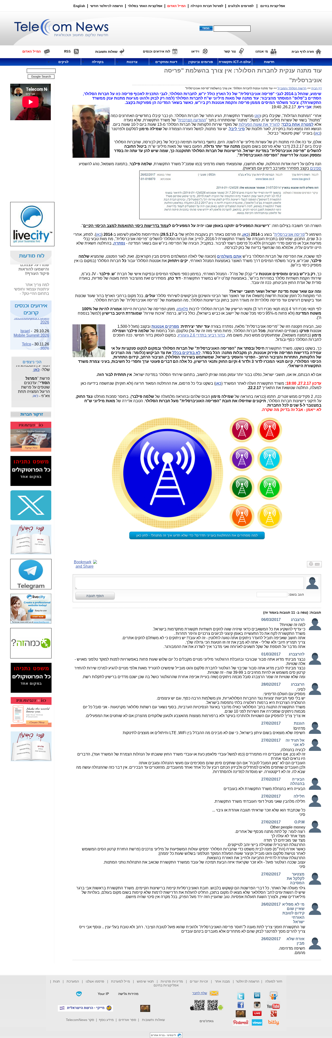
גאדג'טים (207, 1021)
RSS (67, 51)
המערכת (73, 981)
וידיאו (195, 51)
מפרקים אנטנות (165, 326)
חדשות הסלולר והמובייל (292, 88)
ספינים (315, 168)
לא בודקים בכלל (186, 353)
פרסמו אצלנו (95, 981)
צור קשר (230, 51)
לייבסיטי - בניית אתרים (163, 1035)
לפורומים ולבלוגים (240, 6)
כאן (317, 133)
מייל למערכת (120, 981)
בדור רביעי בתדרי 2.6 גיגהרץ (201, 335)
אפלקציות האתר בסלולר (145, 6)
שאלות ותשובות (153, 1020)
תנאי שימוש (145, 981)
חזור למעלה (273, 981)
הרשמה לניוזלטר (247, 981)
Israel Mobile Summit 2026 (31, 329)
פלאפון (182, 309)
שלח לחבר (199, 993)
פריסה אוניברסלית (289, 234)
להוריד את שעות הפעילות (259, 124)
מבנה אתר (222, 981)
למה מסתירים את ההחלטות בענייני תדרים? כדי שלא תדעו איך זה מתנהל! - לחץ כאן (197, 535)
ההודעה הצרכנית (192, 120)
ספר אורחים (127, 1020)
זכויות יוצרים (199, 981)
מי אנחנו (261, 51)
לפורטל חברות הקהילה (207, 6)
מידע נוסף (106, 1020)
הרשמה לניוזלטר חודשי (107, 6)
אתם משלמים (229, 256)
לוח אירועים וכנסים (156, 51)
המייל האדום (176, 6)
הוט (257, 116)
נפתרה (119, 243)
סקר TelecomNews (80, 1020)
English (79, 6)
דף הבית (316, 88)
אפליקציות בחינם (166, 985)
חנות (56, 981)
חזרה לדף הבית (303, 52)
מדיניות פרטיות (172, 981)
